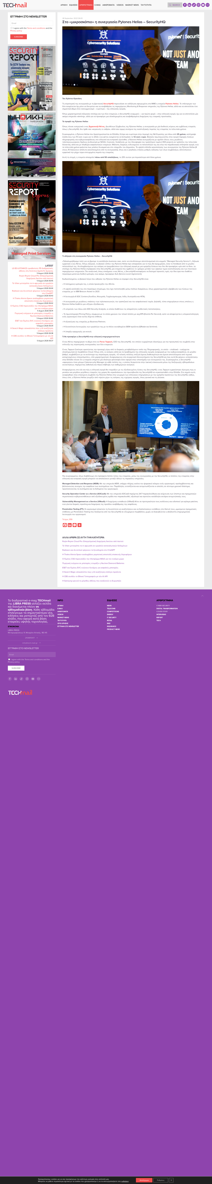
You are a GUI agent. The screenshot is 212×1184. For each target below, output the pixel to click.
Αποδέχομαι (144, 1180)
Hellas (176, 103)
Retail (109, 620)
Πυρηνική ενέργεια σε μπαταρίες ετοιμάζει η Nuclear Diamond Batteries (34, 314)
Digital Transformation (167, 608)
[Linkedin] (189, 5)
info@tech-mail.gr (29, 643)
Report (159, 617)
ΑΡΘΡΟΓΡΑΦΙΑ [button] (86, 5)
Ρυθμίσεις (160, 1180)
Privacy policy (16, 30)
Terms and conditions (36, 28)
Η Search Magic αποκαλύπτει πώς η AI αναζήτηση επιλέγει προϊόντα (31, 329)
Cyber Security (163, 605)
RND (108, 623)
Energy (110, 614)
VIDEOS (120, 5)
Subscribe (18, 37)
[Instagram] (198, 5)
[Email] (208, 5)
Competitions (113, 611)
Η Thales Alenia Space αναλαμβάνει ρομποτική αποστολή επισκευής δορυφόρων (33, 299)
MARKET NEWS (132, 5)
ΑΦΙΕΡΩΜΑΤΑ (108, 5)
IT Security (111, 617)
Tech (158, 620)
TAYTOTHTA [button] (146, 5)
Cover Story (162, 611)
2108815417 (30, 638)
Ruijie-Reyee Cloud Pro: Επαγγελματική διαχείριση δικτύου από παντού (36, 277)
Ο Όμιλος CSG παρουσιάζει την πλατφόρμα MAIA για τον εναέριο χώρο (31, 307)
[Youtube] (203, 5)
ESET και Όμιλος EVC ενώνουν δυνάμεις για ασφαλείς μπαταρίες (34, 322)
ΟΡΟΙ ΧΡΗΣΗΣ (62, 623)
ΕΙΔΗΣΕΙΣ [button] (73, 5)
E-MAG (97, 5)
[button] (202, 596)
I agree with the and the (31, 29)
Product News (113, 629)
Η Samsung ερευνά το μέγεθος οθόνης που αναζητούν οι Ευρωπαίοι (91, 580)
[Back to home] (14, 5)
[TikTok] (194, 5)
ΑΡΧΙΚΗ (64, 5)
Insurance (111, 626)
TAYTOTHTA (62, 620)
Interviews (161, 614)
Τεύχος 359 (67, 519)
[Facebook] (185, 5)
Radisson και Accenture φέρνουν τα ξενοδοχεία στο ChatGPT (32, 292)
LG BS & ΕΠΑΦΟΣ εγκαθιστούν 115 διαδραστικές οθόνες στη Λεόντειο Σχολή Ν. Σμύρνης (32, 269)
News (109, 605)
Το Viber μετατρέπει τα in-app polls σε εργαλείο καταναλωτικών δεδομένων (32, 284)
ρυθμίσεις (125, 1181)
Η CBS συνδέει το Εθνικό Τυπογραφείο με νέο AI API (32, 337)
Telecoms (111, 608)
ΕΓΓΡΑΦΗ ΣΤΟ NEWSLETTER (68, 626)
